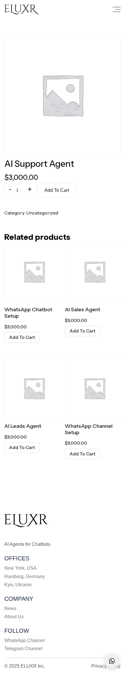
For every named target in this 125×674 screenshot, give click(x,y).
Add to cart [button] (22, 337)
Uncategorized (42, 213)
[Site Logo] (26, 520)
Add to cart (56, 190)
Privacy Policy (106, 666)
